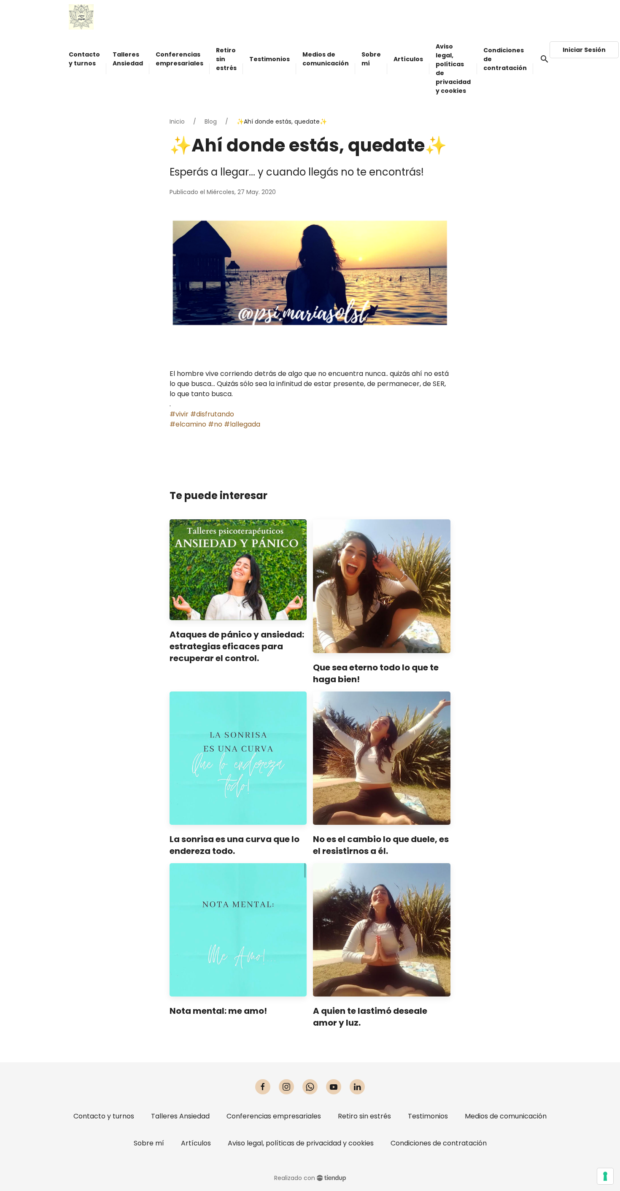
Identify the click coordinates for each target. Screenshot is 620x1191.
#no (215, 424)
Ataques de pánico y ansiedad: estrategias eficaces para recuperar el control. (237, 646)
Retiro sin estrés (364, 1116)
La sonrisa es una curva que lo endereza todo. (234, 845)
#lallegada (242, 424)
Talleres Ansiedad (180, 1116)
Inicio (177, 121)
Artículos (196, 1143)
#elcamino (188, 424)
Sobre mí (149, 1143)
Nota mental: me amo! (218, 1011)
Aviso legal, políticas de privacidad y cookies (301, 1143)
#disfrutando (212, 414)
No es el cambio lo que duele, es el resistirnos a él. (381, 845)
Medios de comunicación (506, 1116)
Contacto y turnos (103, 1116)
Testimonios (428, 1116)
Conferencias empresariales (273, 1116)
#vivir (179, 414)
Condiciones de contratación (439, 1143)
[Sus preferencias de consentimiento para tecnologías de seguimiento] (605, 1176)
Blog (211, 121)
